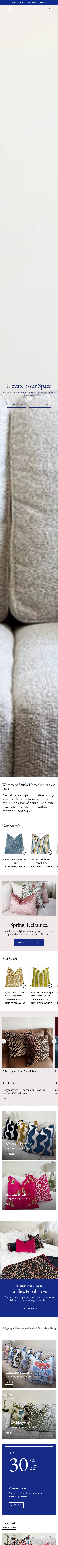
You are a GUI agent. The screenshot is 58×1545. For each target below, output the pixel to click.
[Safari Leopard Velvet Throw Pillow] (27, 1042)
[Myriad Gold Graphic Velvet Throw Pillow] (14, 976)
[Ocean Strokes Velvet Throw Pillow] (41, 843)
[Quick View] (23, 852)
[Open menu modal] (54, 9)
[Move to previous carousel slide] (3, 1041)
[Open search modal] (42, 9)
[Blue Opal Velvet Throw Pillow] (14, 843)
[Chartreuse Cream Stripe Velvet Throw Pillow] (41, 976)
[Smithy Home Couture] (8, 9)
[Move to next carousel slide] (54, 1041)
